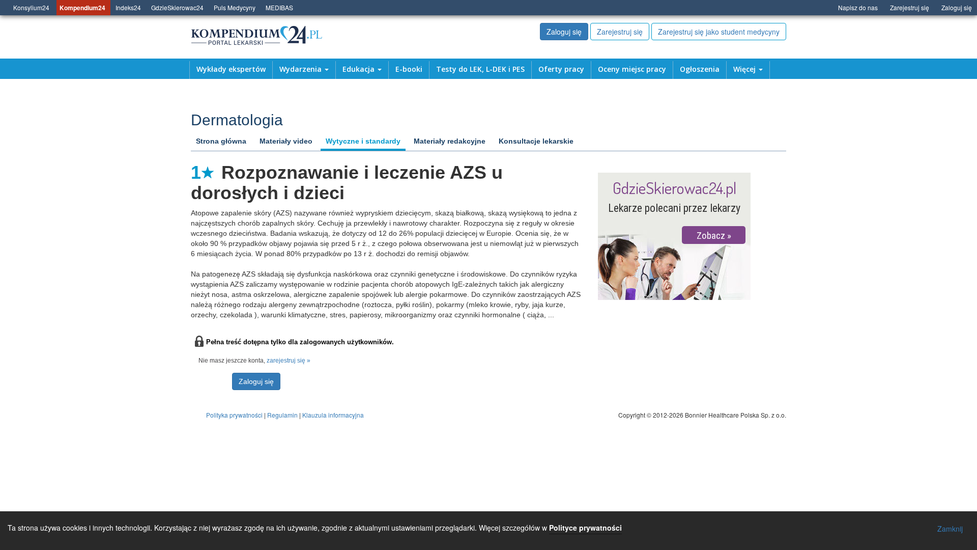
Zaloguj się (956, 7)
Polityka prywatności (234, 414)
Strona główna (221, 141)
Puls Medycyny (234, 7)
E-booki (408, 69)
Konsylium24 (31, 7)
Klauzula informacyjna (333, 414)
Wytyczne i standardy (363, 141)
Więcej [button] (745, 69)
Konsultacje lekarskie (536, 141)
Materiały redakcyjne (449, 141)
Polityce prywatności (585, 527)
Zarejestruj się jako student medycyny (719, 31)
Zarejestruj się (909, 7)
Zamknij (950, 529)
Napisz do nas (858, 7)
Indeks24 (128, 7)
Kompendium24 (82, 7)
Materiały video (286, 141)
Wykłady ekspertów (231, 69)
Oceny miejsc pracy (632, 69)
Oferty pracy (561, 69)
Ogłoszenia (700, 69)
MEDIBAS (279, 7)
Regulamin (282, 414)
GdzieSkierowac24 (177, 7)
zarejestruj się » (288, 360)
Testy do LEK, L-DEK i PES (480, 69)
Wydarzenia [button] (301, 69)
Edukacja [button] (359, 69)
